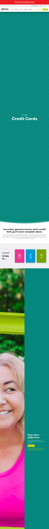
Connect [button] (40, 5)
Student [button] (25, 9)
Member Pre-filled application (35, 449)
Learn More (19, 256)
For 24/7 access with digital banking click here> (24, 2)
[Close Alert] (48, 2)
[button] (1, 2)
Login (46, 9)
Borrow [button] (21, 9)
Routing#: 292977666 (34, 5)
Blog (44, 5)
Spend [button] (16, 9)
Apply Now (31, 445)
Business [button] (30, 9)
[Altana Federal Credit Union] (5, 9)
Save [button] (12, 9)
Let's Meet (39, 9)
